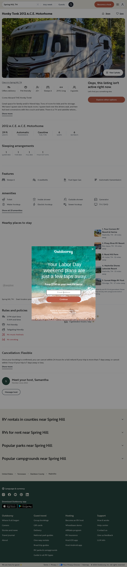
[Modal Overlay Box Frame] (63, 283)
